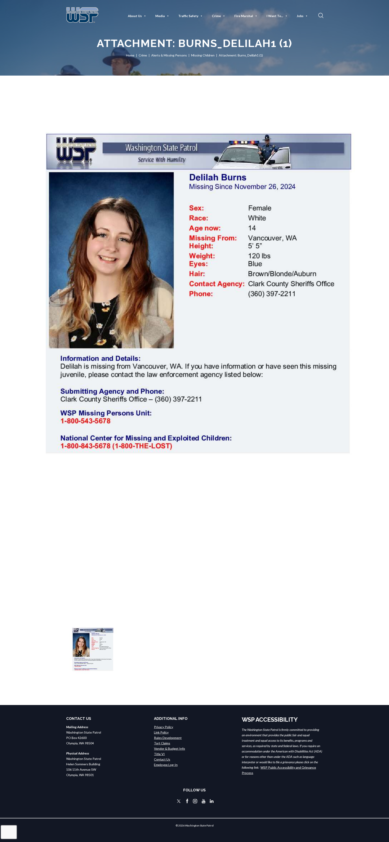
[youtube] (203, 801)
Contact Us (162, 759)
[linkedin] (212, 801)
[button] (320, 15)
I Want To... (275, 16)
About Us (135, 16)
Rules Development (168, 738)
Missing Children (203, 55)
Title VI (159, 754)
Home (130, 55)
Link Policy (161, 732)
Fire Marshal (243, 16)
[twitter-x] (179, 801)
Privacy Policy (163, 727)
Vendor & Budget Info (169, 748)
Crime (216, 16)
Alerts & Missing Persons (169, 55)
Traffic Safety (188, 16)
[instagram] (195, 801)
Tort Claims (162, 743)
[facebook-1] (187, 801)
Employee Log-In (166, 765)
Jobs (300, 16)
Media (160, 16)
